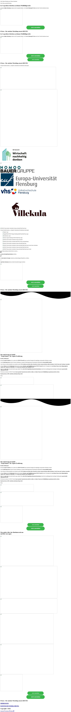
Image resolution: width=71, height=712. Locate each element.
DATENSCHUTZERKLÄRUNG (9, 706)
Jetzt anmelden (35, 27)
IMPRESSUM (4, 703)
